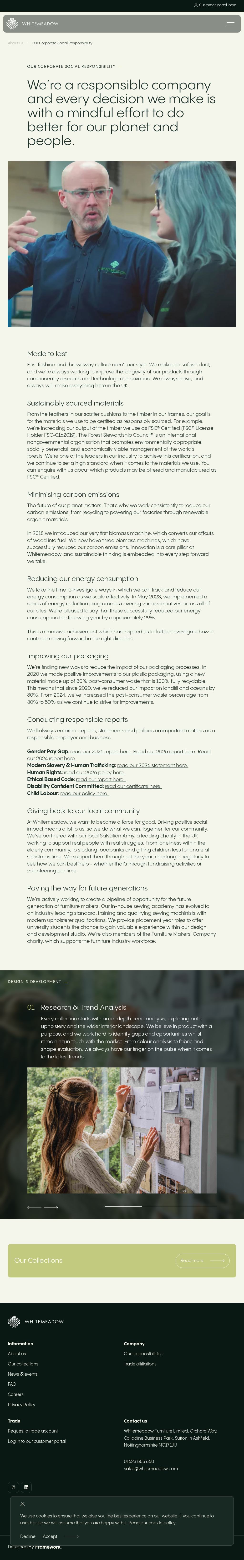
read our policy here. (84, 793)
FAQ (12, 1384)
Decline (28, 1536)
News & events (23, 1374)
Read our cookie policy (152, 1523)
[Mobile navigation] (230, 23)
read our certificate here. (133, 786)
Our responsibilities (143, 1354)
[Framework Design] (48, 1547)
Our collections (23, 1364)
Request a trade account (33, 1431)
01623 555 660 (139, 1461)
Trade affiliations (140, 1364)
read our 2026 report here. (101, 751)
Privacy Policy (21, 1405)
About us (15, 43)
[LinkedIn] (26, 1487)
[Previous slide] (34, 1207)
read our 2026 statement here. (152, 765)
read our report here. (101, 779)
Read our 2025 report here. (165, 751)
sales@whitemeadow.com (151, 1469)
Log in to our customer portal (37, 1441)
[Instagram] (13, 1487)
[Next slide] (51, 1207)
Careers (16, 1394)
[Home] (32, 23)
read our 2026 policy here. (94, 772)
